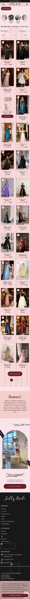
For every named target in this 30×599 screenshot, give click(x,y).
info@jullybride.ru (8, 562)
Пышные (3, 508)
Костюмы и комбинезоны (7, 521)
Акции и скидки (5, 541)
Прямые (3, 516)
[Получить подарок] (8, 546)
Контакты (3, 531)
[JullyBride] (15, 4)
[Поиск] (3, 4)
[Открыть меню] (27, 4)
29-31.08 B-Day (6, 8)
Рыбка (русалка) (5, 513)
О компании (4, 533)
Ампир (2, 518)
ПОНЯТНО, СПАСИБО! (15, 595)
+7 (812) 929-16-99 (9, 559)
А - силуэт (3, 511)
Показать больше (15, 374)
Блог (2, 536)
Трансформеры (5, 523)
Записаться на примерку (15, 486)
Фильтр (5, 31)
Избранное (4, 538)
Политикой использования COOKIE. (14, 591)
